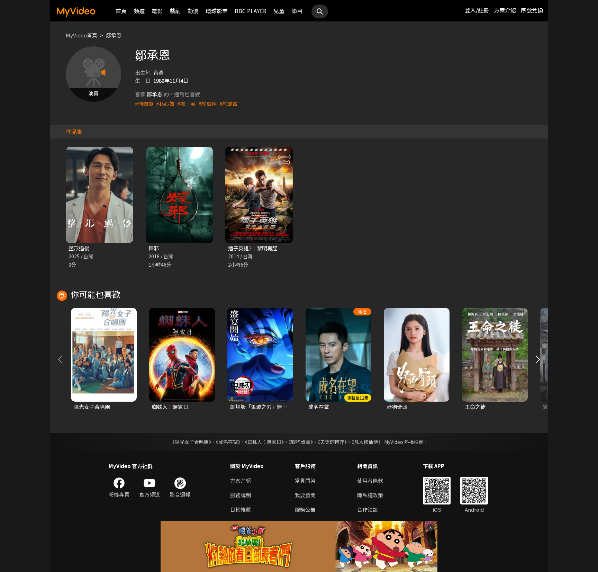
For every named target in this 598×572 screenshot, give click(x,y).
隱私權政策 (370, 495)
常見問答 (305, 480)
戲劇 (175, 11)
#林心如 (165, 103)
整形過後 (79, 248)
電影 (157, 11)
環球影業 (217, 11)
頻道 (139, 11)
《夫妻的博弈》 (332, 441)
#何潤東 (144, 103)
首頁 (121, 11)
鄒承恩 (113, 35)
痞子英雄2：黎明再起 (253, 248)
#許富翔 (207, 103)
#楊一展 (186, 103)
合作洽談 (367, 509)
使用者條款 (370, 480)
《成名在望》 (228, 441)
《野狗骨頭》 (301, 441)
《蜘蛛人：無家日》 (264, 441)
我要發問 (305, 495)
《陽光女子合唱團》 (190, 441)
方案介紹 (505, 10)
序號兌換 (532, 10)
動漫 (193, 11)
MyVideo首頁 (81, 35)
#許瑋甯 (228, 103)
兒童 (278, 11)
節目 (296, 11)
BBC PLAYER (250, 11)
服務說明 (240, 495)
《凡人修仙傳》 (367, 441)
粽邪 (153, 248)
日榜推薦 (240, 509)
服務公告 (305, 509)
